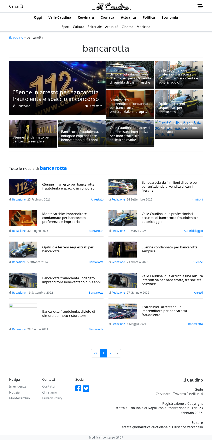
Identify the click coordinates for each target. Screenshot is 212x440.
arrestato (96, 106)
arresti (198, 292)
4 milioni (197, 199)
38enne (198, 262)
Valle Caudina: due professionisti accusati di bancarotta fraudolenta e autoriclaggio (170, 218)
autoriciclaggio (193, 231)
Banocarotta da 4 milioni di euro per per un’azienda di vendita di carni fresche (170, 187)
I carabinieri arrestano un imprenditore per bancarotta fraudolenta (164, 311)
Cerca (14, 6)
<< (95, 353)
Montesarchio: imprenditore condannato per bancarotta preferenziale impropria (64, 218)
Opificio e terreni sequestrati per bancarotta (68, 249)
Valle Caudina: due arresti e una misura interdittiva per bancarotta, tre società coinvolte (172, 280)
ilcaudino (16, 37)
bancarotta (96, 231)
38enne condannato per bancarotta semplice (170, 249)
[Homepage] (111, 6)
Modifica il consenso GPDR (106, 437)
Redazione (23, 106)
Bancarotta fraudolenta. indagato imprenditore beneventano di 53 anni (71, 280)
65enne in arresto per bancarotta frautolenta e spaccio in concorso (68, 186)
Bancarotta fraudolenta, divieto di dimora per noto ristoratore (68, 313)
